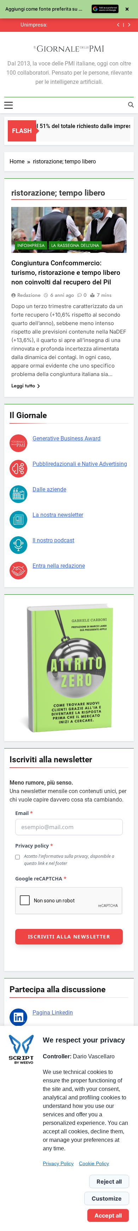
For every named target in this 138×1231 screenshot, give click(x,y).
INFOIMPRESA (31, 245)
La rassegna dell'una (75, 245)
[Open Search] (131, 105)
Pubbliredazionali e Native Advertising (80, 464)
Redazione (29, 295)
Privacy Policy (58, 1163)
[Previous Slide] (118, 25)
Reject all (109, 1181)
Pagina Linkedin (53, 1012)
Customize (107, 1198)
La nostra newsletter (58, 515)
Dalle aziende (49, 489)
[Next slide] (129, 25)
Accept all (108, 1215)
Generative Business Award (66, 438)
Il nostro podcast (53, 540)
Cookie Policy (94, 1163)
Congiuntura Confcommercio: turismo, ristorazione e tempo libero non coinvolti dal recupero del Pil (65, 272)
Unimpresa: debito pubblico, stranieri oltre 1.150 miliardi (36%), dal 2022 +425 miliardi (28, 25)
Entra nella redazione (59, 565)
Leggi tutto (23, 385)
